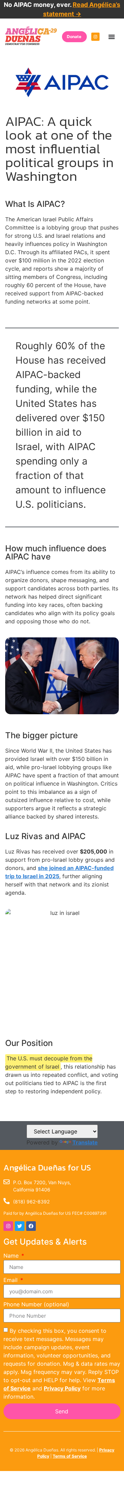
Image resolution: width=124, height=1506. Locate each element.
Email (11, 1280)
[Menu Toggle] (111, 36)
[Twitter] (19, 1226)
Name (11, 1256)
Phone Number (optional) (36, 1305)
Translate (85, 1142)
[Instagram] (95, 37)
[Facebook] (31, 1226)
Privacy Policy (62, 1388)
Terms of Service (70, 1456)
